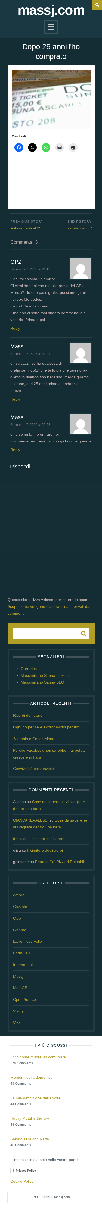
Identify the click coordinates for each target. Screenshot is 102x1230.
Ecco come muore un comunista (38, 1057)
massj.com (51, 10)
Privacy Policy (26, 1170)
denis (17, 838)
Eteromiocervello (27, 941)
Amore (18, 895)
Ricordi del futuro (27, 715)
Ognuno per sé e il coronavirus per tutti (46, 727)
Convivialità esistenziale (33, 768)
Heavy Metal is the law (29, 1118)
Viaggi (18, 1011)
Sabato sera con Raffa (29, 1139)
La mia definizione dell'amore (35, 1098)
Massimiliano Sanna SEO (42, 682)
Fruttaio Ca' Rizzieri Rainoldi (59, 862)
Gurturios (29, 668)
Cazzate (20, 906)
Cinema (19, 930)
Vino (17, 1023)
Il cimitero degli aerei (46, 838)
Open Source (24, 999)
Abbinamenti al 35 (25, 228)
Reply (15, 328)
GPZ (15, 262)
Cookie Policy (21, 1181)
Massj (17, 346)
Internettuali (23, 964)
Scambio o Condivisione (33, 739)
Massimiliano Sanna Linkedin (46, 675)
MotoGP (20, 988)
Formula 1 (22, 953)
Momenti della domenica (31, 1077)
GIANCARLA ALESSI (30, 820)
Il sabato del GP (78, 228)
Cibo (17, 918)
